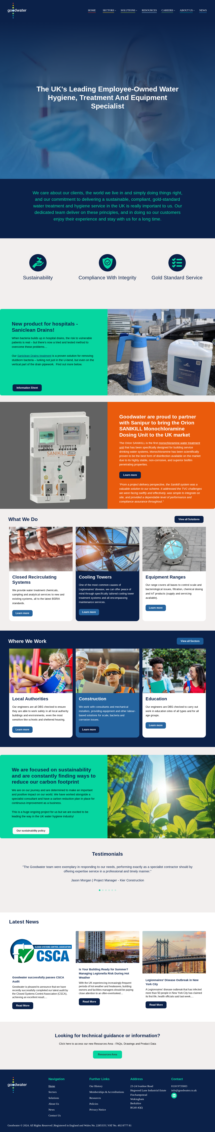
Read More (20, 1006)
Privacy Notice (97, 1109)
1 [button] (99, 890)
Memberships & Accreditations (106, 1092)
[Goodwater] (17, 10)
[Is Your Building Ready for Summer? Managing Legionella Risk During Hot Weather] (107, 962)
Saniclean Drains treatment (34, 355)
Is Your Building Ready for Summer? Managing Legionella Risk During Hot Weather (104, 973)
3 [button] (106, 890)
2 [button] (103, 890)
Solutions (53, 1098)
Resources (95, 1098)
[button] (115, 10)
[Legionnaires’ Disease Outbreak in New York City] (174, 972)
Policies (93, 1103)
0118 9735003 (179, 1086)
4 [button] (109, 890)
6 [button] (115, 890)
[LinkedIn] (174, 1095)
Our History (96, 1086)
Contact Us (54, 1115)
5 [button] (112, 890)
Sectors (52, 1092)
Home (51, 1086)
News (51, 1109)
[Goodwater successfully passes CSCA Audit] (41, 969)
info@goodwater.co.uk (184, 1090)
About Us (53, 1103)
